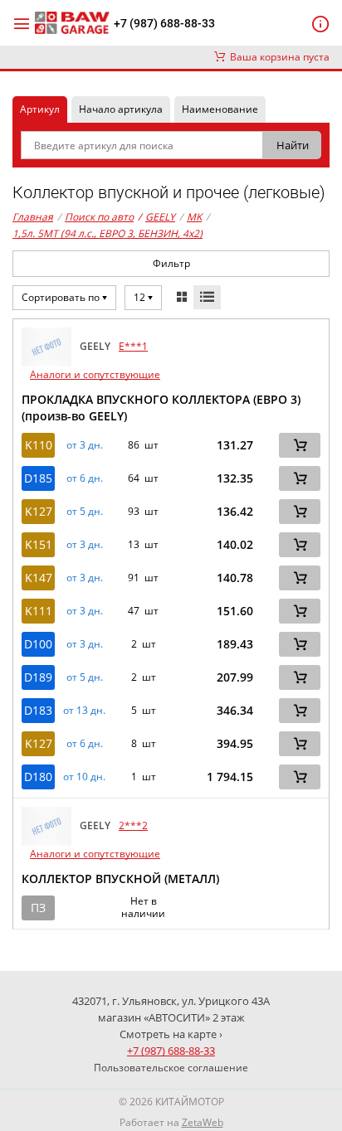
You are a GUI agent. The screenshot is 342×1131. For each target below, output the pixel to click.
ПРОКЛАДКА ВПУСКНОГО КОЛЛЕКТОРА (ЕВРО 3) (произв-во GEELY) (161, 407)
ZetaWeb (202, 1122)
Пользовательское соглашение (171, 1068)
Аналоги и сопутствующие (95, 374)
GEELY (156, 217)
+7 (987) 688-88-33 (164, 23)
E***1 (133, 346)
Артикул (40, 109)
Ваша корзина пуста (277, 57)
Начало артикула (121, 109)
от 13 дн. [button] (84, 711)
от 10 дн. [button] (84, 777)
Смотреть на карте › (171, 1034)
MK (194, 217)
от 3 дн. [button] (84, 445)
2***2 (133, 825)
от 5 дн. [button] (84, 512)
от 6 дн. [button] (84, 478)
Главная (32, 217)
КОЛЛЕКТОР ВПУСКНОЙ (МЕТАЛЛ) (120, 878)
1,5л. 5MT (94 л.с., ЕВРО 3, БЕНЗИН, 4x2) (107, 233)
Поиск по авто (99, 217)
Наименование (220, 109)
